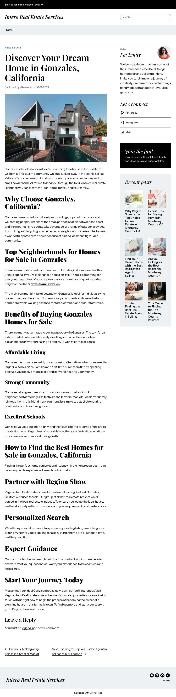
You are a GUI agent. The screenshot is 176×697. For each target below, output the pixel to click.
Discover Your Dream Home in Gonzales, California (47, 67)
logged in (28, 628)
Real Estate (13, 47)
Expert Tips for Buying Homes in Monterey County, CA (156, 217)
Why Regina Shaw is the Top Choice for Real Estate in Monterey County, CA (133, 221)
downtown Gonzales (45, 284)
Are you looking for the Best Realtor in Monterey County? (155, 267)
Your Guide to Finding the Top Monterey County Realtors (155, 312)
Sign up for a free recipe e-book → (24, 4)
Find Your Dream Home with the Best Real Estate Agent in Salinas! (134, 267)
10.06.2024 (42, 87)
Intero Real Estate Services (34, 17)
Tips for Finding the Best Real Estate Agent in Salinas (134, 310)
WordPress (96, 692)
